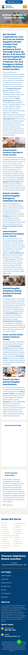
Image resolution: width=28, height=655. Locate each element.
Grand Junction (10, 25)
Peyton (17, 537)
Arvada (5, 523)
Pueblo (17, 539)
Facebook (16, 650)
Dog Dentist (4, 579)
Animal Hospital (6, 575)
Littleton (17, 527)
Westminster (19, 543)
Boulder (5, 527)
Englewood (6, 541)
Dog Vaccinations (6, 583)
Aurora (5, 525)
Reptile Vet (4, 597)
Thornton (18, 541)
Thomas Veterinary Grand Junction (13, 557)
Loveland (18, 531)
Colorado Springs (8, 535)
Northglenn (18, 533)
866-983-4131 (10, 630)
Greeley (5, 547)
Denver (5, 539)
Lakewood (18, 525)
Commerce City (7, 537)
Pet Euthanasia (5, 593)
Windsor (17, 545)
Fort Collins (6, 543)
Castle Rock (6, 533)
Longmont (18, 529)
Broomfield (6, 531)
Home (3, 25)
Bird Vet (3, 590)
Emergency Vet (5, 586)
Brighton (5, 529)
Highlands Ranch (20, 523)
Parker (17, 535)
